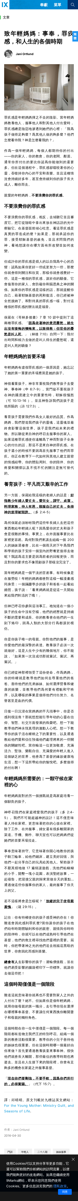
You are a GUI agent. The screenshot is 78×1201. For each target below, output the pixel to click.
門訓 (9, 1151)
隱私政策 (60, 1186)
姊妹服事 (61, 1151)
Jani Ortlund (21, 1129)
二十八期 (42, 1151)
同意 (65, 1191)
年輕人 (25, 1151)
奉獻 (44, 4)
